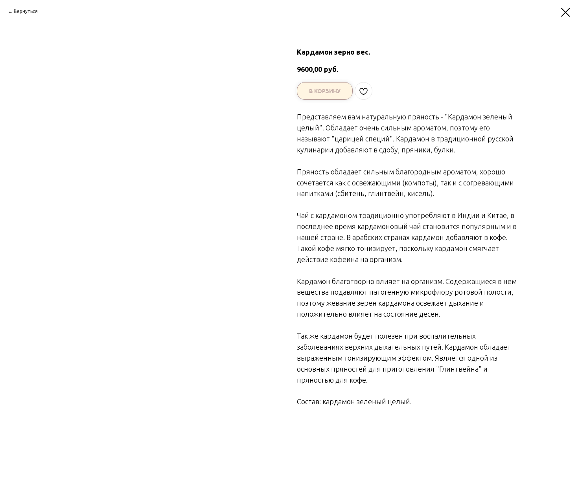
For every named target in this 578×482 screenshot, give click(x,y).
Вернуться (26, 11)
